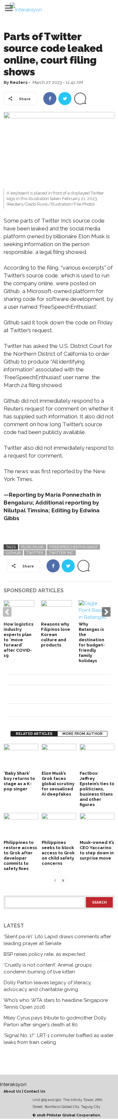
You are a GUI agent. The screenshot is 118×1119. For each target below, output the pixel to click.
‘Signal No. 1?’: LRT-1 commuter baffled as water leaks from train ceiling (58, 1039)
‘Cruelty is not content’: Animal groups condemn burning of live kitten (47, 968)
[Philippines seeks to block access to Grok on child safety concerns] (59, 826)
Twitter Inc (61, 553)
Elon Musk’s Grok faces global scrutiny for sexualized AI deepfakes (58, 784)
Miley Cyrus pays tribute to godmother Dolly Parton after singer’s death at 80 (55, 1021)
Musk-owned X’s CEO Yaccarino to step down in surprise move (97, 850)
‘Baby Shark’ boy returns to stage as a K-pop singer (19, 781)
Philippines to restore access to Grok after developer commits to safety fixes (20, 855)
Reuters (19, 82)
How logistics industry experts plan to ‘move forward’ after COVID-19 (18, 640)
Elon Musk (32, 547)
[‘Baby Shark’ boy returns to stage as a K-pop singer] (21, 756)
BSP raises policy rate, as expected (44, 954)
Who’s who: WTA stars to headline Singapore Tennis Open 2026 (56, 1003)
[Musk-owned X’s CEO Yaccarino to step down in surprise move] (97, 826)
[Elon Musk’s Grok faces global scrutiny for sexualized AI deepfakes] (59, 756)
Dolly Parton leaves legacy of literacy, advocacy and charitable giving (47, 986)
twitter (34, 553)
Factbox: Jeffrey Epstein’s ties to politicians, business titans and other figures (97, 789)
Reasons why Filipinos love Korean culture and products (55, 634)
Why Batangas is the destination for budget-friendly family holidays (92, 642)
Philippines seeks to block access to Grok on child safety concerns (58, 853)
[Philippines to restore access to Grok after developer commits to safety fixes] (21, 826)
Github (13, 553)
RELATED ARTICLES (34, 734)
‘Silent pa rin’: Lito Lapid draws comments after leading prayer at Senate (57, 940)
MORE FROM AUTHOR (82, 734)
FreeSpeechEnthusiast (73, 547)
